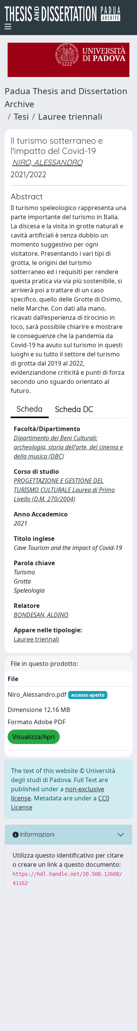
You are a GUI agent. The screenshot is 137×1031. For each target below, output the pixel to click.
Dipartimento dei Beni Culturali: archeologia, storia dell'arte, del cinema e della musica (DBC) (68, 447)
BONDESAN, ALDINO (41, 615)
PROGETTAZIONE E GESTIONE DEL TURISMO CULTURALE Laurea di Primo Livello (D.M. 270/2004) (64, 489)
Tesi (21, 116)
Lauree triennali (70, 116)
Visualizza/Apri (34, 737)
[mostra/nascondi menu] (8, 26)
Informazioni (36, 834)
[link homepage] (65, 14)
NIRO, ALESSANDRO (47, 162)
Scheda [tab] (30, 409)
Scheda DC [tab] (74, 409)
